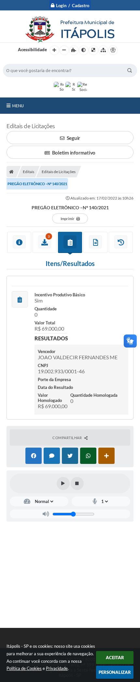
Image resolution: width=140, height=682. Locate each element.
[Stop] (77, 483)
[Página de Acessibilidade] (113, 50)
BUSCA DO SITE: (22, 61)
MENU (18, 105)
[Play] (63, 483)
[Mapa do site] (103, 50)
